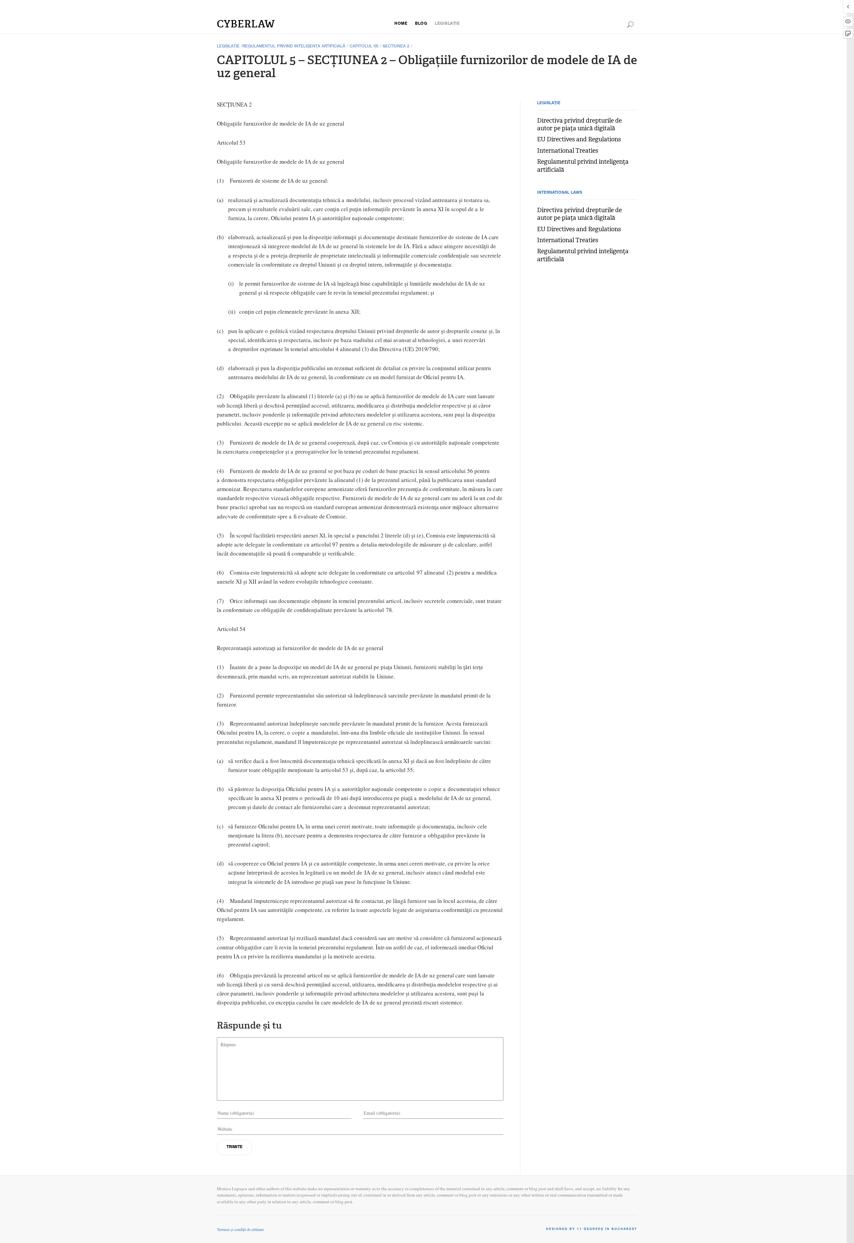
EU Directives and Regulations (579, 139)
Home (400, 24)
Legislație (228, 46)
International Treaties (567, 151)
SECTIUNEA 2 (396, 46)
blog (421, 24)
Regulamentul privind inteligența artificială (294, 46)
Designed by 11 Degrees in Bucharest (591, 1229)
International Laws (559, 193)
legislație (447, 24)
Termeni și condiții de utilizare (240, 1229)
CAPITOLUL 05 (364, 46)
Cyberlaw (246, 23)
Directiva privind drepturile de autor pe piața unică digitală (579, 124)
